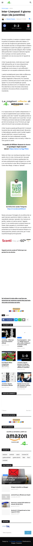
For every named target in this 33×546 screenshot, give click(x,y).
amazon (5, 454)
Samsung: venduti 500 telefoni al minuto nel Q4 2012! (20, 503)
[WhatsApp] (20, 319)
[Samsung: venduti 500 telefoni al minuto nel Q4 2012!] (6, 504)
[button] (2, 2)
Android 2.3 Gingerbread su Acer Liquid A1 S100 (20, 511)
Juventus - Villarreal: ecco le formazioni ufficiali (8, 341)
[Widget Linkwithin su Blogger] (6, 489)
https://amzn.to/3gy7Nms (19, 149)
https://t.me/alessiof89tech (16, 209)
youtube (5, 460)
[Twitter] (16, 319)
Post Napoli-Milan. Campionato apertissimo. (7, 364)
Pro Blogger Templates (15, 541)
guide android (6, 457)
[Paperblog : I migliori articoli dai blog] (6, 527)
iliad (24, 457)
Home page (5, 8)
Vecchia (28, 410)
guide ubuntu (16, 457)
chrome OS (25, 454)
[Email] (23, 319)
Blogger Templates (16, 543)
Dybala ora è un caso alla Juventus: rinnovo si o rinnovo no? (23, 385)
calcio (11, 8)
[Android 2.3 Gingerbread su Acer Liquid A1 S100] (6, 512)
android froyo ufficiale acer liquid (20, 495)
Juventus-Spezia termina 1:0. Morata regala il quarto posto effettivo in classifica (23, 365)
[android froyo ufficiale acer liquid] (6, 497)
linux (28, 457)
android (12, 454)
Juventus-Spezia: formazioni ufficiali (7, 384)
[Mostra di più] (27, 319)
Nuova (4, 410)
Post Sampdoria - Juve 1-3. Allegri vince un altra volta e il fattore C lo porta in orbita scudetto (23, 343)
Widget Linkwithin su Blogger (19, 487)
